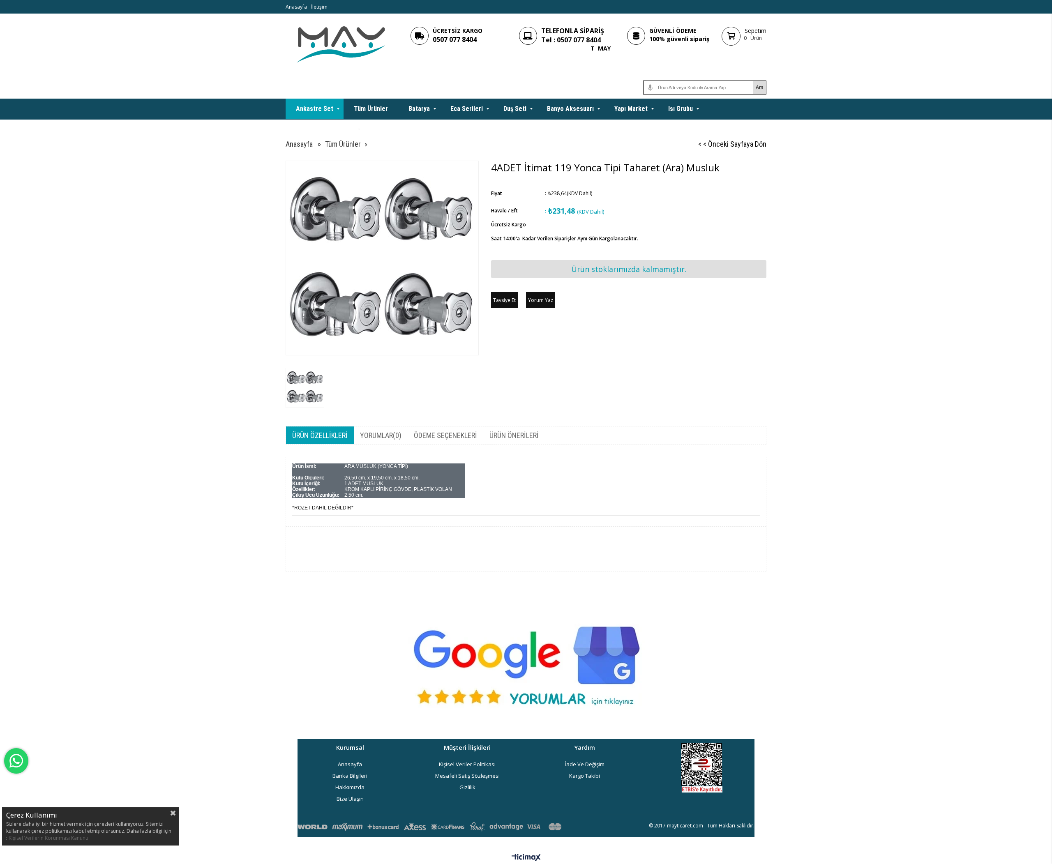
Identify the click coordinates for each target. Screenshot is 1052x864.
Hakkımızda (350, 787)
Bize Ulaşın (350, 798)
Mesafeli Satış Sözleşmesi (467, 775)
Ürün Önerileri (514, 435)
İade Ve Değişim (584, 764)
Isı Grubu (680, 109)
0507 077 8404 (455, 39)
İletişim (319, 6)
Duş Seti (514, 109)
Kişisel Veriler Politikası (467, 764)
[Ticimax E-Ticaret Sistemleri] (526, 858)
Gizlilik (467, 787)
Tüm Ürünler (371, 109)
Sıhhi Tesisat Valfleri (325, 129)
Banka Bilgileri (349, 775)
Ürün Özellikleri (320, 435)
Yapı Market (631, 109)
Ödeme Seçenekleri (445, 435)
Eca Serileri (466, 109)
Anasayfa (296, 6)
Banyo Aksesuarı (570, 109)
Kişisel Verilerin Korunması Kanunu (48, 837)
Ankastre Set (314, 109)
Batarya (419, 109)
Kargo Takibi (584, 775)
